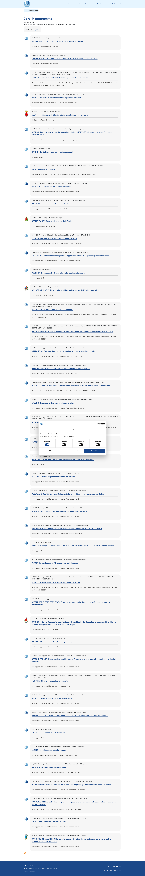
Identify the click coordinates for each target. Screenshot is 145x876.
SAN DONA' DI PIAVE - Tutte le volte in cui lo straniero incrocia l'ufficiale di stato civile (65, 290)
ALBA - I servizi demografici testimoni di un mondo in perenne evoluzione (60, 115)
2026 (37, 29)
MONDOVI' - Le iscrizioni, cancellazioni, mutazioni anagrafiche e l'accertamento (63, 459)
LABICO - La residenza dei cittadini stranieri (49, 750)
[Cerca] (120, 4)
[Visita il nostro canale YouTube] (117, 867)
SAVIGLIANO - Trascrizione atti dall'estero (48, 733)
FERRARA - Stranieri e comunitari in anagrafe (50, 681)
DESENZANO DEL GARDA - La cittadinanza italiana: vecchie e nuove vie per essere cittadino (68, 494)
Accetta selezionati (72, 450)
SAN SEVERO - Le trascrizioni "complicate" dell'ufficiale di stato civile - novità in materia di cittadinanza (72, 331)
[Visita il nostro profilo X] (111, 867)
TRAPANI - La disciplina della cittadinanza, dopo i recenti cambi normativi (61, 78)
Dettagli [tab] (72, 429)
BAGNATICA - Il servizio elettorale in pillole (49, 767)
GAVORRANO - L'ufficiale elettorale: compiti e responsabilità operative (59, 511)
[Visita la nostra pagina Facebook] (108, 867)
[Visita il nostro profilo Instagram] (120, 867)
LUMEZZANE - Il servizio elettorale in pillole (49, 822)
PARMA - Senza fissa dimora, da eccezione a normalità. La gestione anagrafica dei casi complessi (70, 716)
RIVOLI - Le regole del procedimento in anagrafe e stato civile (56, 582)
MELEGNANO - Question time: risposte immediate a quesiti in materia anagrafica (63, 351)
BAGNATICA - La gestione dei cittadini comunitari (51, 187)
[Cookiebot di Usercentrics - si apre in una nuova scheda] (98, 424)
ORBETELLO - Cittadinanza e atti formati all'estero (52, 698)
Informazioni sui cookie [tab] (95, 429)
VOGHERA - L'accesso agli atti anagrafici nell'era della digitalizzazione (59, 273)
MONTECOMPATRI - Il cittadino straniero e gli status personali (56, 98)
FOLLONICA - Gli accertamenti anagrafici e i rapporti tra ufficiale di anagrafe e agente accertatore (70, 256)
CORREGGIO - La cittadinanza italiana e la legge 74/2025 (54, 238)
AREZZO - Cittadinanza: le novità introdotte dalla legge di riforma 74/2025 (61, 368)
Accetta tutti (94, 450)
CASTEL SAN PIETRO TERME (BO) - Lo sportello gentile (54, 642)
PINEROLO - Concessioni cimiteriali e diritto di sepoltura (54, 204)
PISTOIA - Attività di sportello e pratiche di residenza (52, 310)
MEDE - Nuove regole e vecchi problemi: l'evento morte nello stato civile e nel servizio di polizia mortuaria (73, 546)
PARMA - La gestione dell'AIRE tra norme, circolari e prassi (55, 563)
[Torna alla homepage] (25, 10)
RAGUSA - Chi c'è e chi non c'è (43, 169)
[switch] (64, 444)
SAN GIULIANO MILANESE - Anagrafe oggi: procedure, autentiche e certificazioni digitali (67, 529)
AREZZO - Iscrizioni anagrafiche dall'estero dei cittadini (53, 477)
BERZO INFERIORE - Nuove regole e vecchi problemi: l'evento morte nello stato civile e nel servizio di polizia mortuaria (74, 660)
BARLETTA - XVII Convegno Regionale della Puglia (52, 221)
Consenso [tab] (50, 429)
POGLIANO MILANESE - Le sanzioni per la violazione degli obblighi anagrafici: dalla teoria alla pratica (71, 785)
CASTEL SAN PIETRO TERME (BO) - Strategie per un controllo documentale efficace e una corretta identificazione (71, 603)
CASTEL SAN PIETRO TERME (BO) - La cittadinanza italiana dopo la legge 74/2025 (64, 59)
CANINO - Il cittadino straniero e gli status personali (52, 152)
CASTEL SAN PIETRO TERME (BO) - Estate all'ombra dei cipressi (57, 41)
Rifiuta (51, 450)
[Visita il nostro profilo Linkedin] (114, 867)
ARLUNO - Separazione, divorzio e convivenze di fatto (53, 403)
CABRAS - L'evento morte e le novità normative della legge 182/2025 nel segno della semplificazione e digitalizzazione (72, 133)
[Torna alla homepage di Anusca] (27, 3)
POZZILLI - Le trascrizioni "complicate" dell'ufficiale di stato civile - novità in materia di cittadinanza (71, 386)
